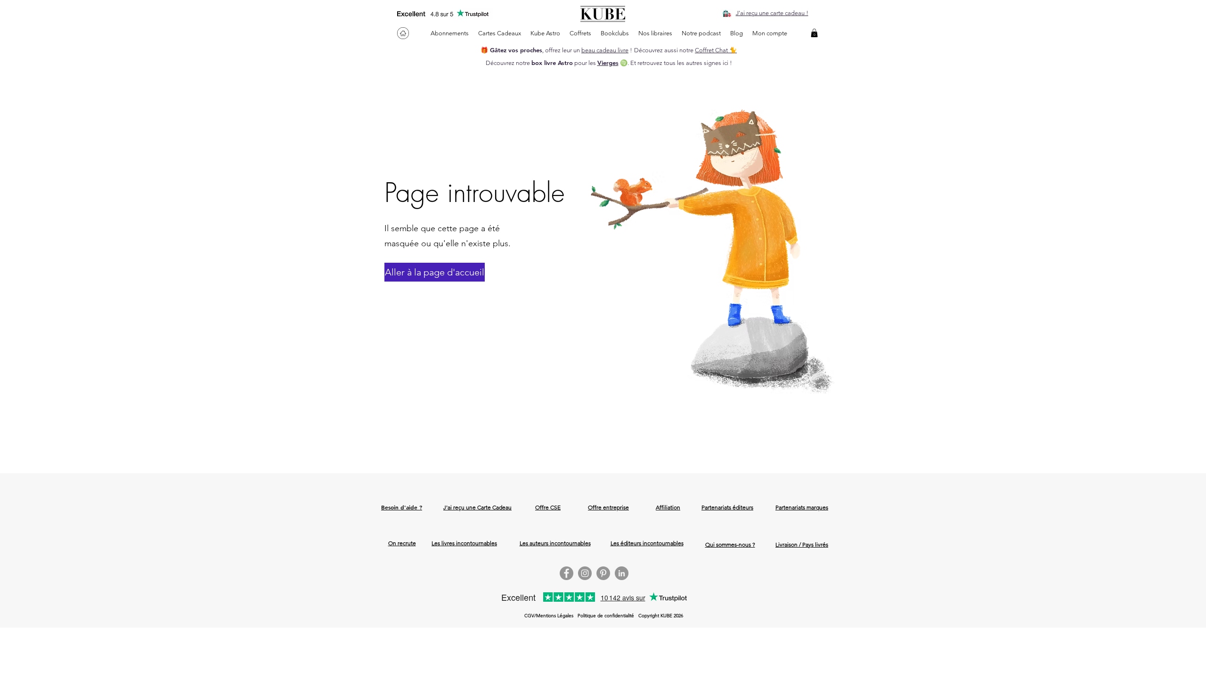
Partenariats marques (801, 507)
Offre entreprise (608, 507)
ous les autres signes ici (697, 62)
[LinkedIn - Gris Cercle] (621, 573)
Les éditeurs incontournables (647, 543)
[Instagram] (585, 573)
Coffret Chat (712, 50)
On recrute (402, 543)
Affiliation (668, 507)
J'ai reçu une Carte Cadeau (477, 507)
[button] (814, 33)
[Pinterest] (603, 573)
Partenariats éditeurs (727, 507)
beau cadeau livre (604, 50)
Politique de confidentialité (606, 616)
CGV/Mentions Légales (548, 616)
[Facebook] (566, 573)
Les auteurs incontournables (555, 543)
